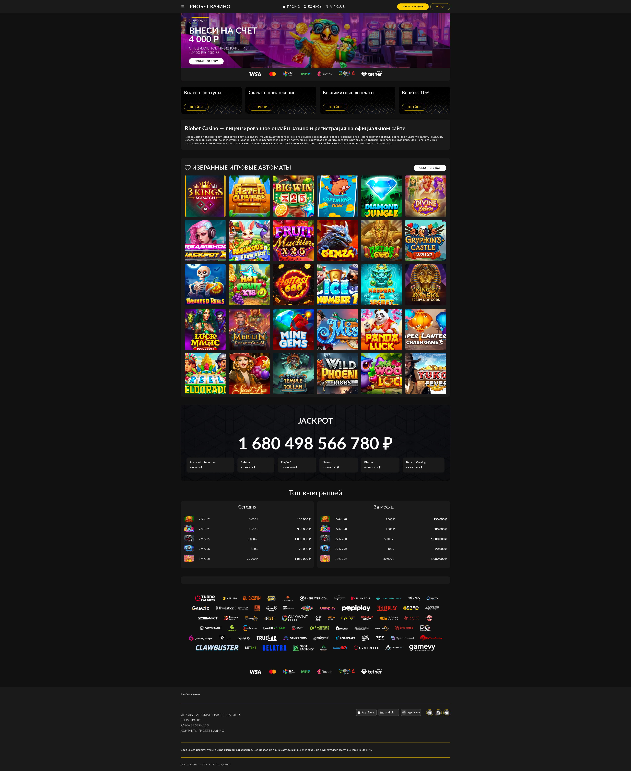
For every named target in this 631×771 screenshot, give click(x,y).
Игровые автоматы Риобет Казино (210, 715)
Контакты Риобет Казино (202, 730)
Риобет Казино (210, 6)
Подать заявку (206, 61)
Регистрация (413, 6)
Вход (440, 6)
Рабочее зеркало (195, 725)
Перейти (196, 107)
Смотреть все (429, 168)
